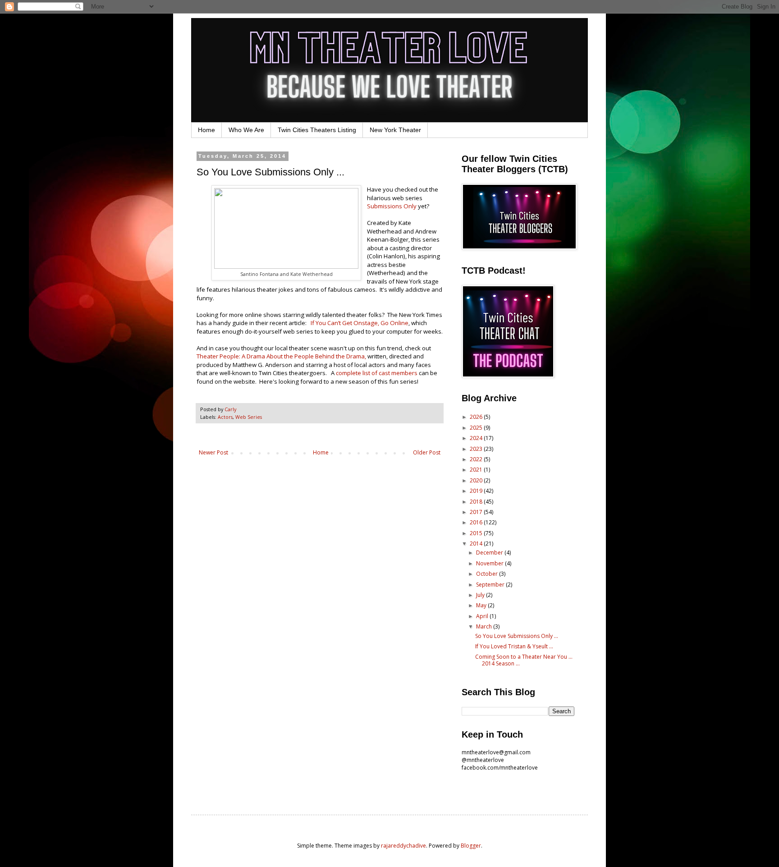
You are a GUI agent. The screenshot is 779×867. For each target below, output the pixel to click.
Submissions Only (392, 206)
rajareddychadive (403, 845)
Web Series (248, 416)
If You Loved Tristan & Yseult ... (514, 646)
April (483, 616)
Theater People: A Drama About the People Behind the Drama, (281, 356)
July (481, 595)
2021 (477, 469)
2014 (477, 543)
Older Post (426, 452)
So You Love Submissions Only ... (516, 636)
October (487, 574)
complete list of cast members (376, 373)
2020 (477, 480)
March (484, 626)
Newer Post (213, 452)
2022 (477, 459)
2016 (477, 522)
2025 (477, 427)
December (490, 552)
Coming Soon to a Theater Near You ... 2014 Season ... (524, 660)
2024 (477, 438)
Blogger (471, 845)
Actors (225, 416)
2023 (477, 449)
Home (206, 129)
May (482, 605)
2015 (477, 533)
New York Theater (395, 129)
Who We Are (246, 129)
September (491, 584)
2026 (477, 417)
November (490, 563)
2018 (477, 501)
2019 (477, 491)
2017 (477, 512)
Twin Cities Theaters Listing (317, 129)
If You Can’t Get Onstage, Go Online (359, 323)
